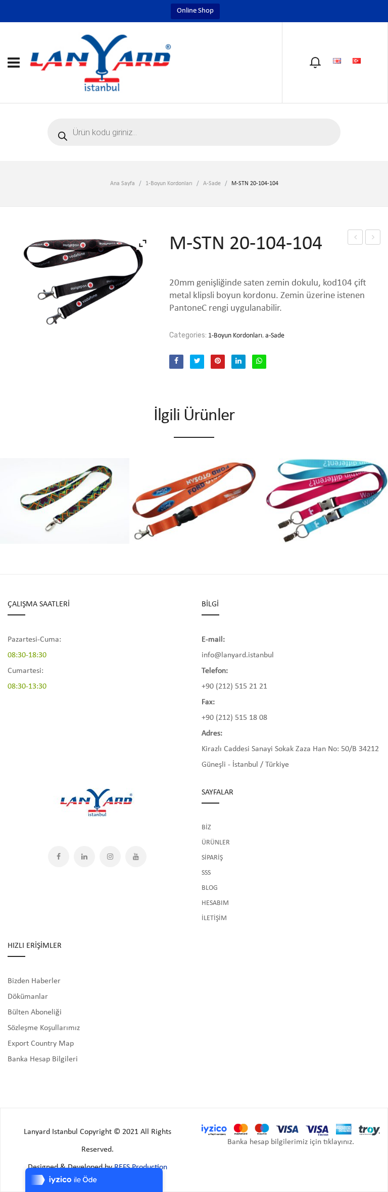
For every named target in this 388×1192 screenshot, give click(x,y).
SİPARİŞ (212, 858)
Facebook (58, 856)
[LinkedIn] (238, 362)
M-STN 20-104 (373, 239)
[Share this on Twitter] (197, 362)
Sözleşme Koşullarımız (44, 1028)
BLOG (210, 888)
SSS (206, 873)
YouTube (136, 856)
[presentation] (9, 496)
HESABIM (215, 903)
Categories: (188, 335)
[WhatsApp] (259, 362)
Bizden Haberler (34, 981)
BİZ (206, 827)
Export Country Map (41, 1044)
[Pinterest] (218, 362)
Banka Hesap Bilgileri (43, 1059)
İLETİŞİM (214, 918)
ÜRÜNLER (216, 842)
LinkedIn (84, 856)
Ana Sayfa (122, 184)
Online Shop (195, 11)
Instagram (110, 856)
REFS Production (140, 1167)
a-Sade (212, 184)
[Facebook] (176, 362)
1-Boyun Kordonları (169, 184)
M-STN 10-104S (355, 239)
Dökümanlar (28, 997)
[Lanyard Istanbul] (101, 62)
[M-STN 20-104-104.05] (81, 280)
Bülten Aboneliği (35, 1012)
